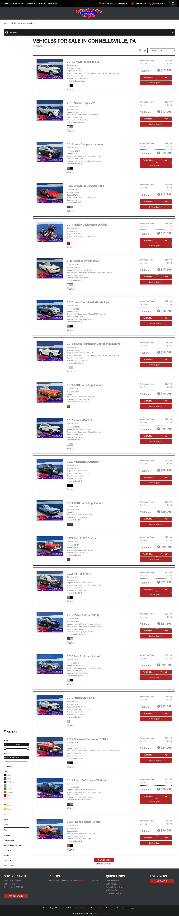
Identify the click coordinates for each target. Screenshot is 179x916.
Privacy (96, 913)
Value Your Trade (113, 890)
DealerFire (83, 908)
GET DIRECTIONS (16, 896)
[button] (173, 3)
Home (7, 3)
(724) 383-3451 (85, 881)
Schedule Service (113, 893)
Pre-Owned (18, 3)
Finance (31, 3)
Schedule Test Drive (114, 887)
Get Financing (111, 884)
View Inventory (112, 881)
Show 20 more (104, 860)
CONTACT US (161, 881)
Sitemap (104, 913)
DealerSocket (99, 908)
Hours (95, 881)
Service (41, 3)
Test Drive (165, 77)
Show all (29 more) (104, 864)
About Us (52, 3)
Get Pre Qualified (155, 83)
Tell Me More (148, 77)
